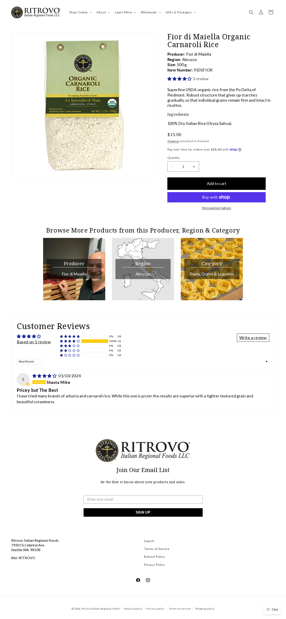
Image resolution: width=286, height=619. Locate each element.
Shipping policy (205, 608)
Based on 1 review (34, 341)
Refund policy (133, 608)
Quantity (173, 157)
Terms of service (180, 608)
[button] (80, 12)
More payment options (216, 208)
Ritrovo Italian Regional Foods (101, 608)
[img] (45, 375)
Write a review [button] (253, 337)
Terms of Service (157, 549)
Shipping (173, 141)
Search (149, 541)
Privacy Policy (154, 565)
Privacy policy (155, 608)
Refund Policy (154, 556)
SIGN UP (143, 512)
